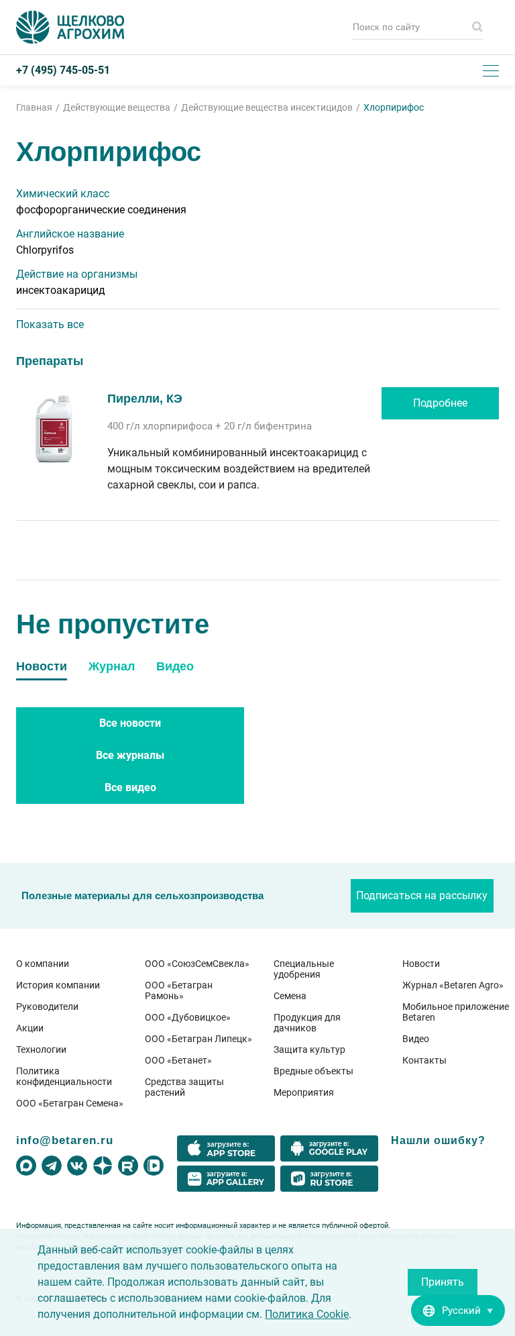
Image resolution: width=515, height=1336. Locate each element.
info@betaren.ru (64, 1140)
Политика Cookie (307, 1314)
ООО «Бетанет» (178, 1060)
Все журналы (130, 755)
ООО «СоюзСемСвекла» (197, 963)
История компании (58, 985)
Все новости (130, 723)
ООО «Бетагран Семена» (69, 1103)
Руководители (47, 1006)
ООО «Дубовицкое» (188, 1017)
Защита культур (309, 1049)
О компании (42, 963)
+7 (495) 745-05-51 (63, 70)
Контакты (424, 1060)
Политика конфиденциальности (64, 1076)
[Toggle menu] (491, 70)
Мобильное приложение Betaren (455, 1012)
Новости (421, 963)
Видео (415, 1038)
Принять (442, 1282)
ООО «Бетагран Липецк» (198, 1038)
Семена (290, 995)
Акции (30, 1028)
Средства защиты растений (184, 1087)
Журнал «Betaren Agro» (453, 985)
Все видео (130, 787)
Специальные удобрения (304, 969)
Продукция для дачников (307, 1022)
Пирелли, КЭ (144, 398)
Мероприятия (304, 1092)
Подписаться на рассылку (422, 895)
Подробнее (440, 403)
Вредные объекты (313, 1071)
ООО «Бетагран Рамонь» (179, 990)
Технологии (41, 1049)
